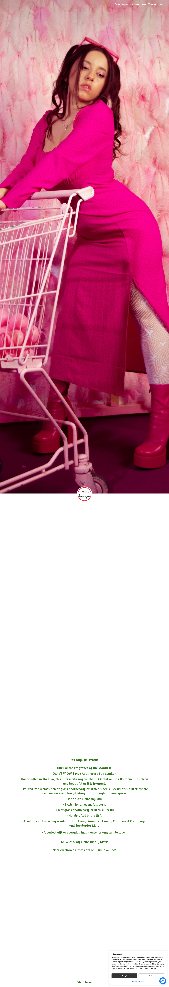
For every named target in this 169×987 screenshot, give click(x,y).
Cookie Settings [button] (138, 981)
